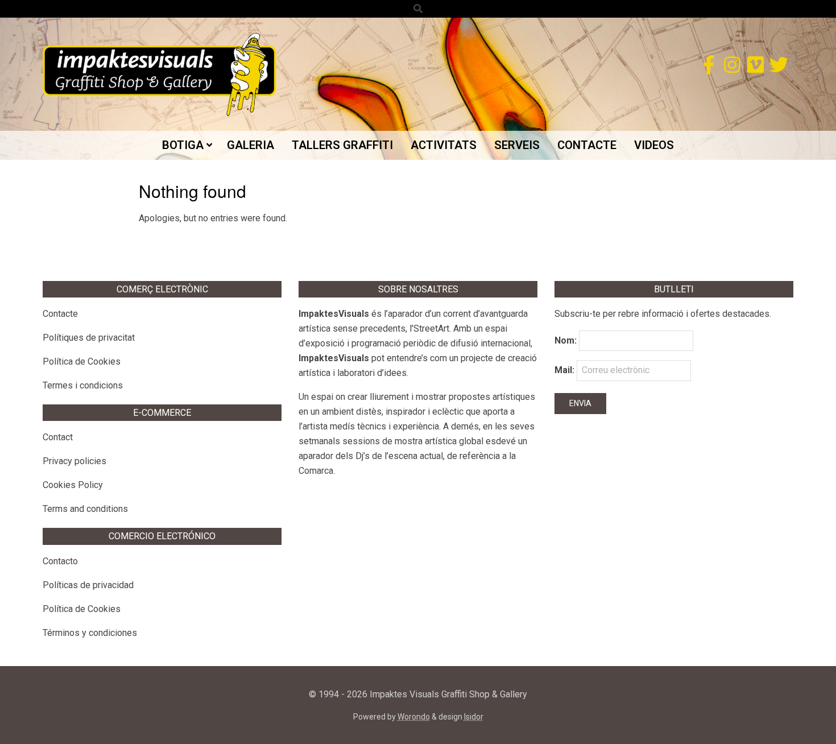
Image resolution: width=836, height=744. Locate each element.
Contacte (60, 313)
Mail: (565, 370)
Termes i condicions (83, 385)
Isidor (473, 716)
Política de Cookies (82, 361)
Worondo (414, 716)
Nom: (565, 340)
